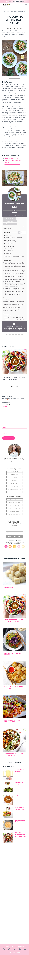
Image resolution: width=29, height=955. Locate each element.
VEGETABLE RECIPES (14, 514)
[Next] (25, 367)
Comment (5, 406)
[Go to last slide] (3, 367)
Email (5, 433)
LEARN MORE (14, 464)
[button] (12, 212)
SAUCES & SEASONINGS (14, 492)
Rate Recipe (10, 223)
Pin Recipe (10, 218)
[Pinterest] (3, 949)
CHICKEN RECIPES (14, 502)
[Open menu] (26, 5)
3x (24, 232)
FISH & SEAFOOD (14, 505)
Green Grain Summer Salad (12, 158)
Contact (21, 946)
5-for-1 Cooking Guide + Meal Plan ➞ (17, 1)
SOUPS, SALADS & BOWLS (14, 489)
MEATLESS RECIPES (14, 508)
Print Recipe (19, 28)
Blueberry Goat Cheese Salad (12, 164)
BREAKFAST (14, 474)
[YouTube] (14, 949)
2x (21, 232)
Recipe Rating (6, 402)
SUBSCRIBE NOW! (14, 536)
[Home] (4, 11)
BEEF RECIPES (14, 499)
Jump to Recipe (11, 28)
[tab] (11, 386)
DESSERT (14, 477)
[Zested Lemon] (7, 5)
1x (19, 232)
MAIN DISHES (14, 483)
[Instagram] (9, 949)
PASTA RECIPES (14, 511)
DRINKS (14, 480)
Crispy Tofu (8, 587)
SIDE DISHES (14, 486)
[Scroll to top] (26, 949)
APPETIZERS (14, 471)
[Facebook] (19, 949)
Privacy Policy (10, 946)
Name (5, 427)
